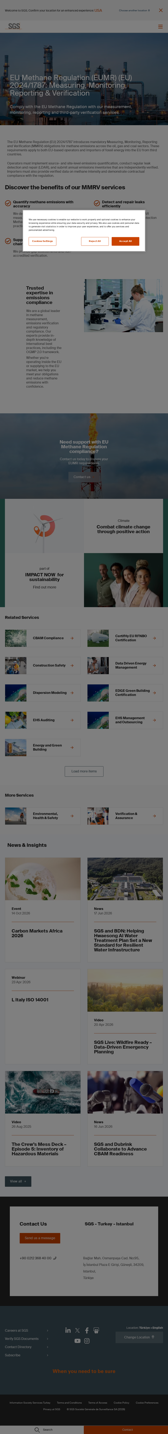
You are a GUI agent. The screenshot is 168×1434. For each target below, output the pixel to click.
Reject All (95, 241)
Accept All (125, 241)
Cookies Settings (42, 241)
